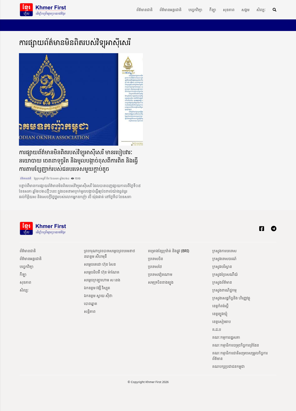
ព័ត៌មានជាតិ (144, 9)
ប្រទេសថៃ (155, 266)
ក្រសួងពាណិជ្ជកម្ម (224, 290)
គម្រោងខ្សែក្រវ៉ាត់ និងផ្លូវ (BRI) (168, 250)
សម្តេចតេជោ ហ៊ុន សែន (100, 264)
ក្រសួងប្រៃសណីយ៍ (225, 274)
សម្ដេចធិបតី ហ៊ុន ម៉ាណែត (101, 272)
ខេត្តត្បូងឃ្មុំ (219, 313)
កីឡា (212, 9)
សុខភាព (228, 9)
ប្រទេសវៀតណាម (160, 274)
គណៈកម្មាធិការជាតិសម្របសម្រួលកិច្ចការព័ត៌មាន (240, 355)
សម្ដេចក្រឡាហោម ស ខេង (102, 279)
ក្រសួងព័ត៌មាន (222, 282)
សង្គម (245, 9)
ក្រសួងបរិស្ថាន (222, 266)
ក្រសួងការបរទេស (224, 250)
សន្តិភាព (90, 311)
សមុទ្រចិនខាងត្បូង (160, 282)
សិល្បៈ (261, 9)
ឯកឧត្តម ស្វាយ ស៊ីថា (98, 295)
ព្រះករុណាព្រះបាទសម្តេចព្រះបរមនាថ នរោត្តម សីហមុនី (109, 253)
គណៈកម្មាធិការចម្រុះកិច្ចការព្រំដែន (235, 345)
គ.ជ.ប (216, 329)
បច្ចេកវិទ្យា (195, 9)
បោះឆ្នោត (90, 303)
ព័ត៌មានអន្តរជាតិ (171, 9)
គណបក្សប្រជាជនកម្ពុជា (228, 366)
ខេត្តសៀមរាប (221, 321)
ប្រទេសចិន (155, 258)
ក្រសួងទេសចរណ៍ (224, 258)
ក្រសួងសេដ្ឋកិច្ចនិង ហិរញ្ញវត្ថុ (231, 298)
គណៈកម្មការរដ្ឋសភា (226, 337)
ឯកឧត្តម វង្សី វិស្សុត (97, 287)
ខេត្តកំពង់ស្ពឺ (220, 305)
